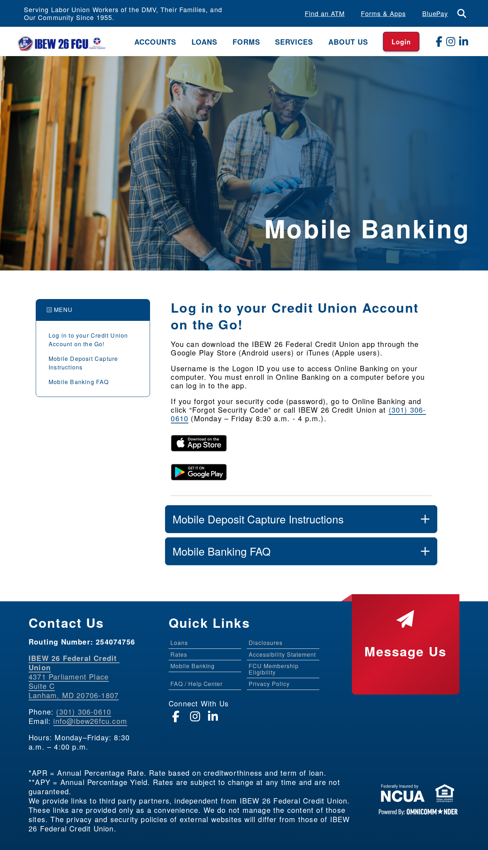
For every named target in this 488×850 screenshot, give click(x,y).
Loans (179, 642)
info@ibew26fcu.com (90, 721)
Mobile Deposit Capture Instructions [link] (83, 362)
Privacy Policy (269, 684)
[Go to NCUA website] (403, 795)
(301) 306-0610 (83, 711)
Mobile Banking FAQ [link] (79, 382)
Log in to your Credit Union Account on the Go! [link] (88, 339)
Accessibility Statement (282, 654)
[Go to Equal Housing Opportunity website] (444, 795)
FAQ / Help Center (196, 684)
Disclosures (266, 642)
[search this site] (462, 13)
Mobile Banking (192, 666)
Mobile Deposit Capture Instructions (258, 519)
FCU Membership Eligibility (273, 669)
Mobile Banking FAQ (221, 551)
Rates (178, 654)
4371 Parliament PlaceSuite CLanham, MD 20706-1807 (74, 676)
